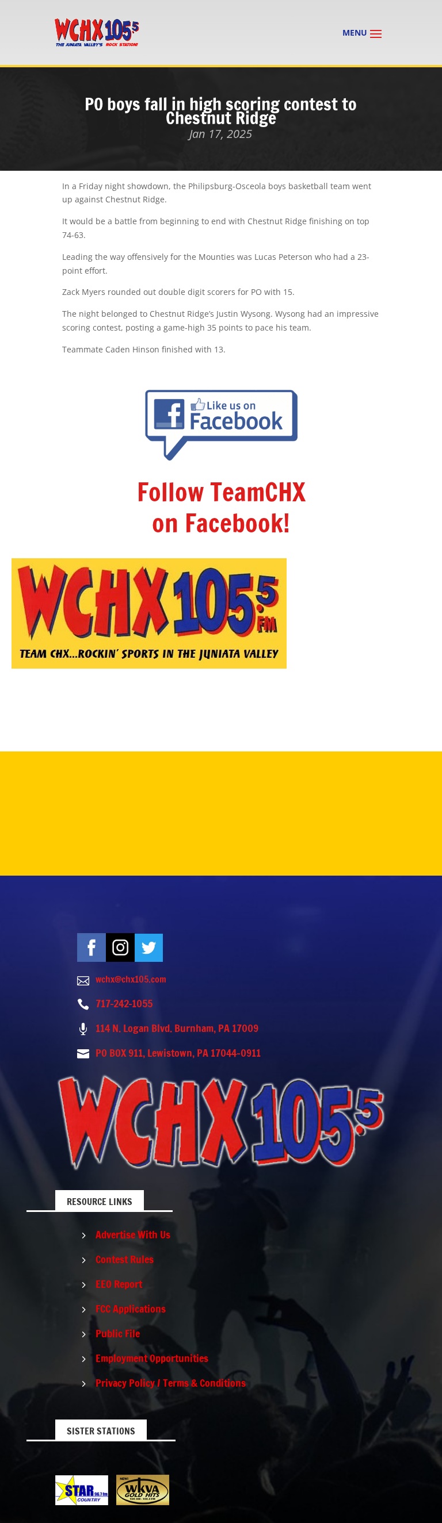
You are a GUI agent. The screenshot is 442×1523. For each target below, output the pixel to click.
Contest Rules (125, 1259)
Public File (118, 1333)
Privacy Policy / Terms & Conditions (171, 1382)
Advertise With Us (133, 1234)
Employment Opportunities (152, 1358)
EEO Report (119, 1283)
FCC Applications (131, 1308)
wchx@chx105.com (131, 979)
